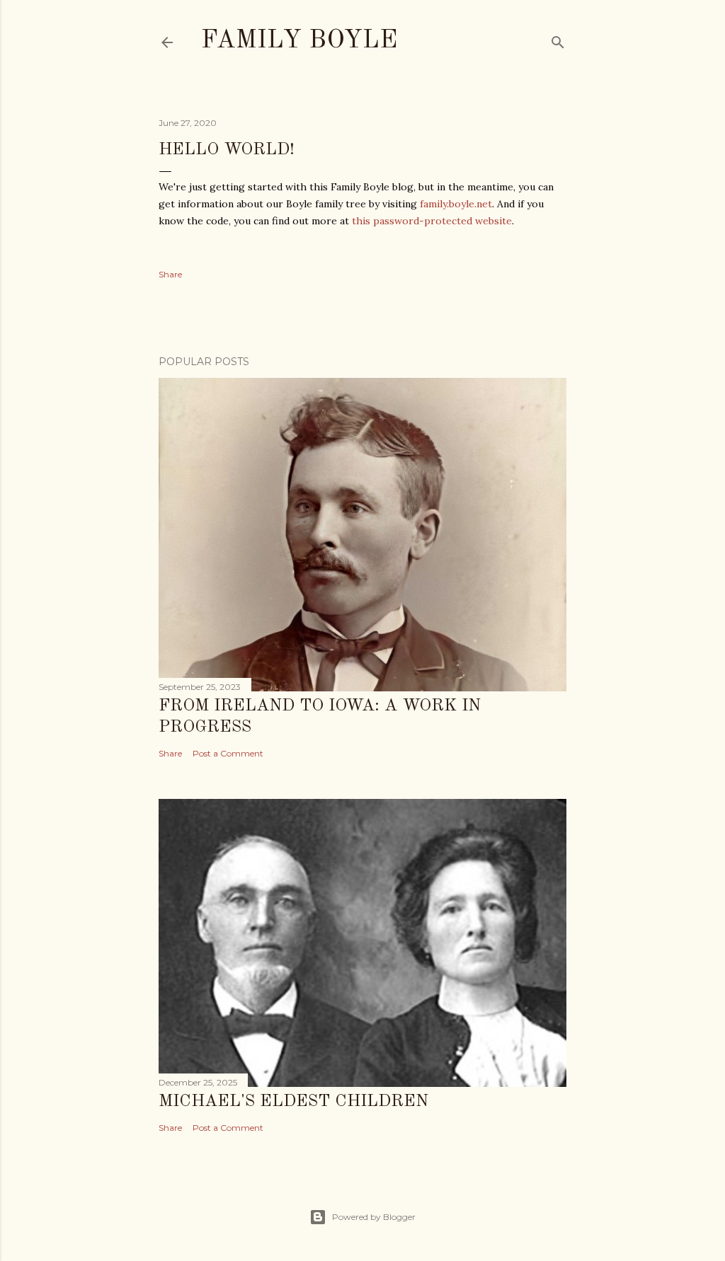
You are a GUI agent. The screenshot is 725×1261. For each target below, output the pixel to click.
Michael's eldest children (293, 1101)
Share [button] (170, 274)
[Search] (557, 39)
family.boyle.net (456, 203)
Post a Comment (228, 753)
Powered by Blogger (374, 1216)
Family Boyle (299, 41)
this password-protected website (432, 220)
